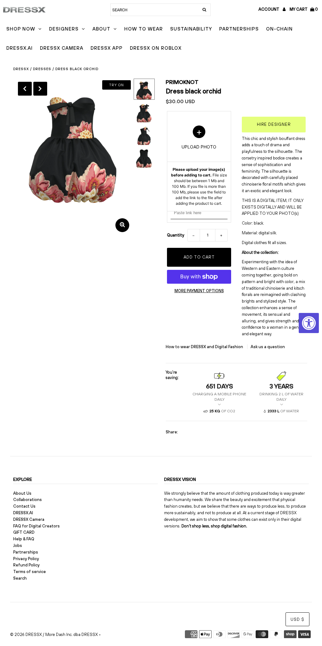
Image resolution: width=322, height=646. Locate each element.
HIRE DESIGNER (274, 124)
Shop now (20, 28)
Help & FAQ (23, 539)
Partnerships (239, 28)
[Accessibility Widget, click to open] (309, 323)
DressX (21, 69)
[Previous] (25, 89)
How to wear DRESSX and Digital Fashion (205, 346)
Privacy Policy (26, 558)
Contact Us (24, 506)
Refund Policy (26, 565)
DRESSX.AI (19, 48)
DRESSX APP (107, 48)
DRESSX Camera (61, 48)
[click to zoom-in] (122, 225)
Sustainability (191, 28)
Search (20, 578)
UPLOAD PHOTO (199, 165)
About (101, 28)
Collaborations (27, 499)
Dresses (42, 69)
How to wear (143, 28)
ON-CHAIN (279, 28)
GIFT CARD (24, 532)
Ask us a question (268, 346)
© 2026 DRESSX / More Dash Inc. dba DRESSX (54, 634)
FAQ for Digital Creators (36, 526)
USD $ (297, 619)
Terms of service (29, 571)
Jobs (17, 545)
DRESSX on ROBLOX (155, 48)
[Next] (40, 89)
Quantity (175, 235)
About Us (22, 493)
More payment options (199, 290)
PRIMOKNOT (182, 82)
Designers (64, 28)
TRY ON (116, 85)
